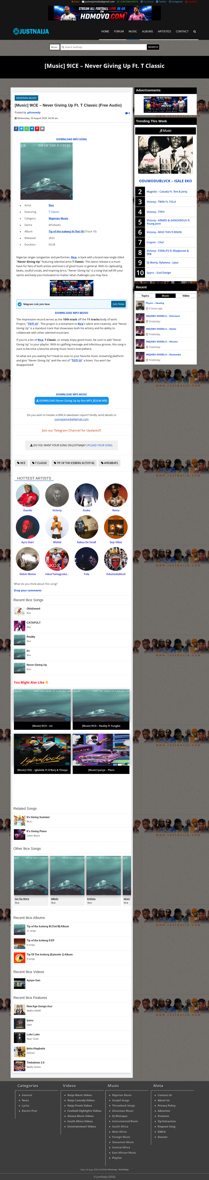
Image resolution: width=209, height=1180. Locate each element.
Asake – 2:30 (153, 341)
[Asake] (86, 495)
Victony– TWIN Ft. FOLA (161, 202)
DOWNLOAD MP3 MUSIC (71, 313)
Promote (163, 1116)
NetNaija (124, 1169)
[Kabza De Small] (86, 527)
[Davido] (28, 495)
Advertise (164, 1111)
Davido (27, 510)
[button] (16, 129)
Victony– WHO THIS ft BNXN (164, 232)
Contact (182, 31)
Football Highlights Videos (84, 1111)
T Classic (54, 212)
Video (185, 295)
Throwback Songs (123, 1105)
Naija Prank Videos (79, 1105)
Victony (57, 510)
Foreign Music (121, 1137)
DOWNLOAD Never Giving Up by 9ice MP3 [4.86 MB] (73, 400)
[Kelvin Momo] (28, 559)
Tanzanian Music (123, 1142)
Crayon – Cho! (155, 242)
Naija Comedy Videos (81, 1100)
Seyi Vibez (116, 542)
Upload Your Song (99, 445)
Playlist (117, 1158)
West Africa (119, 1132)
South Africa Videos (80, 1121)
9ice (51, 205)
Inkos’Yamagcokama (58, 574)
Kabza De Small (86, 542)
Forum (119, 31)
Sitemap (112, 1169)
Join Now (118, 304)
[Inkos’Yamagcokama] (57, 559)
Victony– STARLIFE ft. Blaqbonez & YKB (168, 252)
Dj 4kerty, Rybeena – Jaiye (162, 262)
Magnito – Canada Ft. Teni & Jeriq (167, 191)
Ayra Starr (27, 542)
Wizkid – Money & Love (159, 354)
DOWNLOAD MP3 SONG (71, 139)
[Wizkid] (57, 527)
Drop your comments (27, 590)
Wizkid (57, 542)
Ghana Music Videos (80, 1116)
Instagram (177, 1)
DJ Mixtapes (120, 1116)
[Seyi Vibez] (116, 527)
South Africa (120, 1126)
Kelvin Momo (28, 574)
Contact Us (165, 1095)
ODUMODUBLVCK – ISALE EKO (165, 180)
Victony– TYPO (156, 212)
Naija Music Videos (79, 1095)
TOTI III (33, 324)
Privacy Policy (167, 1105)
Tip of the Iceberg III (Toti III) (66, 231)
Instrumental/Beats (125, 1121)
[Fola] (86, 559)
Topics (145, 295)
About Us (164, 1100)
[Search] (194, 31)
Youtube (192, 1)
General (27, 1095)
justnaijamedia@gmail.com (72, 419)
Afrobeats (110, 463)
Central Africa (121, 1147)
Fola (86, 574)
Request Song (166, 1126)
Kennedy (34, 112)
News (25, 1100)
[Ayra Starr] (28, 527)
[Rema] (116, 495)
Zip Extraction (167, 1121)
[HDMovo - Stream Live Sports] (104, 19)
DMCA (162, 1132)
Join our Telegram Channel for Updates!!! (71, 430)
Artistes (164, 31)
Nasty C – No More (156, 303)
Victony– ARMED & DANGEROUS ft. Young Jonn (168, 222)
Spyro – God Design (159, 272)
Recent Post (29, 1111)
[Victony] (57, 495)
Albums (147, 31)
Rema (115, 510)
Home (105, 31)
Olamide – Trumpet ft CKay (161, 329)
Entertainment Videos (81, 1126)
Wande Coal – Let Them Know (162, 316)
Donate (162, 1137)
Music (133, 31)
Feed (76, 1)
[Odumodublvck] (116, 559)
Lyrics (25, 1105)
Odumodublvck (116, 574)
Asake (86, 510)
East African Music (124, 1153)
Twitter (162, 1)
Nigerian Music (26, 98)
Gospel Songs (120, 1100)
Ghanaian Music (123, 1111)
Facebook (148, 1)
